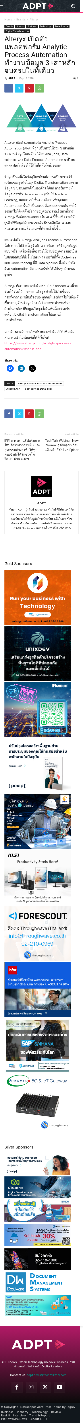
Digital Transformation (17, 31)
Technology (45, 26)
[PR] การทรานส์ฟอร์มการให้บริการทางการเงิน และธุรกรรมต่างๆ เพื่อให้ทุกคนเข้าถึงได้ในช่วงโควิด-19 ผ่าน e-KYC (22, 450)
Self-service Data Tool (38, 388)
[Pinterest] (29, 88)
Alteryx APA (13, 388)
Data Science (61, 26)
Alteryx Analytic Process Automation (40, 383)
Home (8, 19)
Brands (20, 19)
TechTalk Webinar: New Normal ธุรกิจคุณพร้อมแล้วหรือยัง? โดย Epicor (61, 445)
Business (31, 26)
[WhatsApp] (39, 88)
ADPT (11, 78)
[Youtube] (59, 1387)
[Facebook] (8, 88)
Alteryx (34, 19)
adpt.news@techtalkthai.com (46, 1375)
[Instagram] (31, 1387)
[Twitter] (19, 88)
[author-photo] (41, 497)
